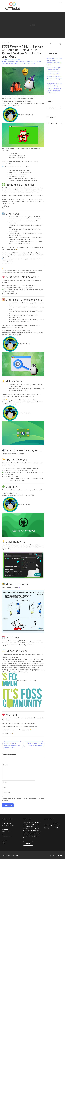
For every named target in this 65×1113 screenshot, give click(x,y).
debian (10, 61)
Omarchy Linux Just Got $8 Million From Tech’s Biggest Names (54, 79)
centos (5, 61)
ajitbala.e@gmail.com (8, 825)
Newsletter (5, 43)
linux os (36, 61)
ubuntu (33, 63)
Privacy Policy (48, 825)
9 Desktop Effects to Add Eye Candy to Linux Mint (34, 744)
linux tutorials (9, 63)
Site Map (46, 828)
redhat (26, 63)
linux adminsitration (21, 61)
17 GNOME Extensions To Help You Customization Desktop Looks (54, 91)
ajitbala (18, 59)
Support (55, 828)
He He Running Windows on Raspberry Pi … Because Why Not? (12, 745)
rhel (29, 63)
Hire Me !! (28, 843)
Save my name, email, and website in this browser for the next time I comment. (23, 799)
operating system (18, 63)
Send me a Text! (6, 831)
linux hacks (30, 61)
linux (13, 61)
